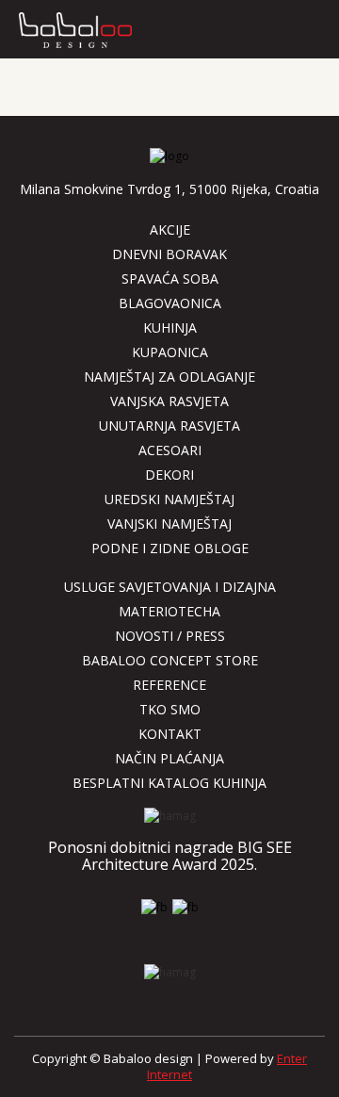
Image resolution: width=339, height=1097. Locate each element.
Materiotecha (169, 611)
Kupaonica (170, 352)
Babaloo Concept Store (170, 660)
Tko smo (170, 709)
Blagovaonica (170, 303)
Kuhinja (170, 327)
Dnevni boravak (169, 254)
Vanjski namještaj (169, 523)
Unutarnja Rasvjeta (169, 425)
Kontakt (170, 734)
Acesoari (170, 450)
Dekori (169, 474)
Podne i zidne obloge (170, 548)
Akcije (170, 229)
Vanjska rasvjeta (169, 401)
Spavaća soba (169, 278)
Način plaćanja (169, 758)
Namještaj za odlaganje (169, 376)
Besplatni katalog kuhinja (169, 783)
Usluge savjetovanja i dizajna (170, 587)
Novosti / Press (170, 636)
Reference (169, 685)
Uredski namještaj (169, 499)
